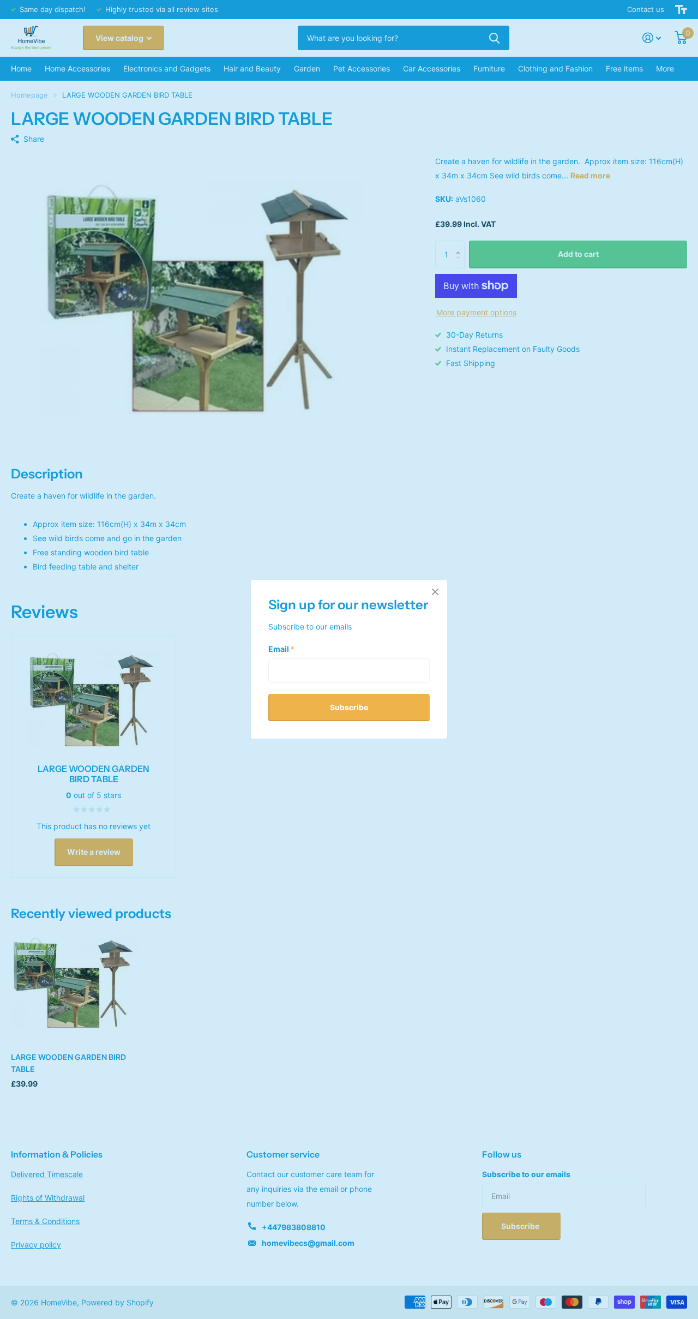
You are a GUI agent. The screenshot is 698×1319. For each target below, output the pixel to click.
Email (281, 648)
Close (435, 592)
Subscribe (349, 707)
